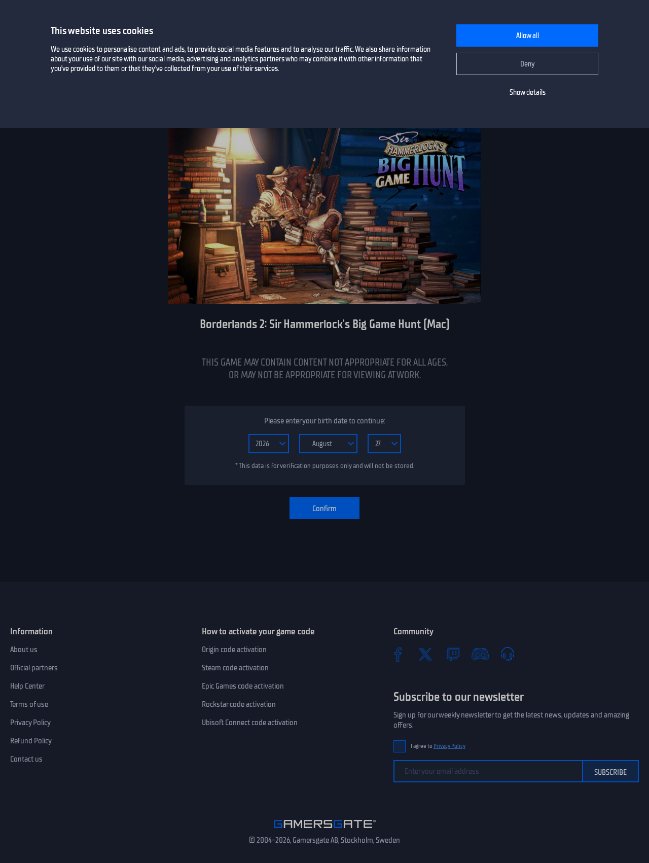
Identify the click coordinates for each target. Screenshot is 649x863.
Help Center (27, 686)
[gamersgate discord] (480, 654)
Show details (528, 92)
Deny (527, 64)
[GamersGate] (325, 830)
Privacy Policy (30, 722)
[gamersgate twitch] (452, 654)
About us (24, 649)
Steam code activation (235, 668)
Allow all (527, 36)
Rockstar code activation (239, 704)
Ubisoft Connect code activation (250, 722)
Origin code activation (234, 649)
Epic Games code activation (243, 686)
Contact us (26, 759)
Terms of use (29, 704)
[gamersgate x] (425, 654)
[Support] (507, 654)
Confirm (324, 509)
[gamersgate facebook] (398, 654)
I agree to (438, 746)
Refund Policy (31, 741)
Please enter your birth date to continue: (324, 421)
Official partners (34, 668)
